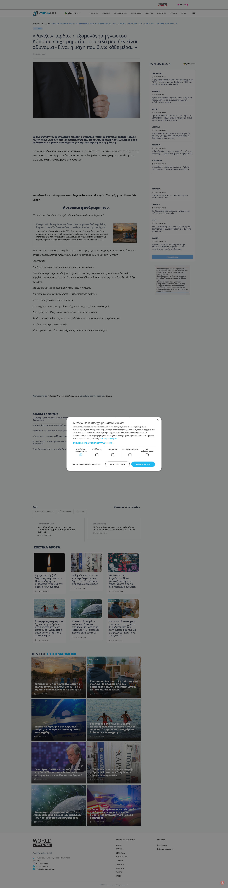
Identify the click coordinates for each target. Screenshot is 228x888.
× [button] (158, 420)
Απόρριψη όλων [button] (117, 464)
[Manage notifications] (222, 883)
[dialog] (114, 444)
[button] (114, 443)
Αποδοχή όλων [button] (143, 464)
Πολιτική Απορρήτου (108, 438)
